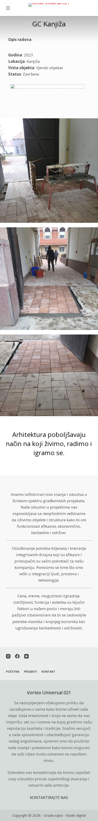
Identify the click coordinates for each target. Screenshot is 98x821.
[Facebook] (17, 656)
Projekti (30, 672)
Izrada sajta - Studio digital (65, 815)
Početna (12, 672)
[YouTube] (26, 656)
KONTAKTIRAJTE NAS (49, 797)
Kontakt (48, 672)
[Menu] (8, 8)
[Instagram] (8, 656)
